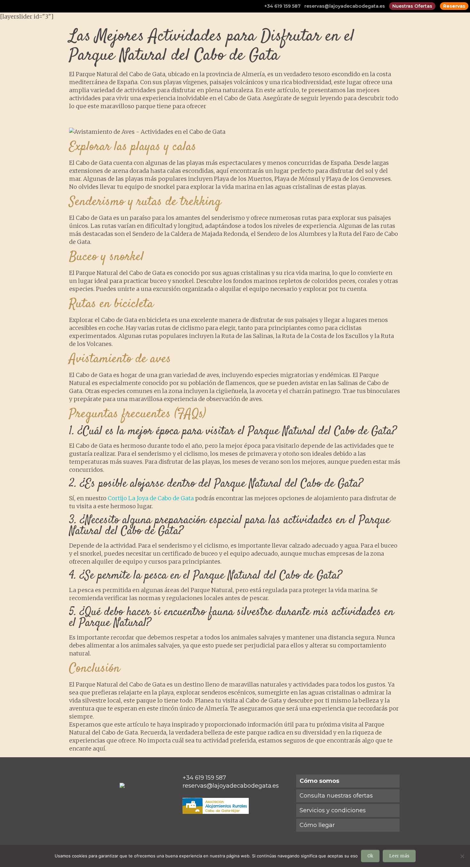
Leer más (399, 856)
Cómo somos (319, 780)
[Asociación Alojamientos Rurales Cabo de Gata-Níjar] (216, 811)
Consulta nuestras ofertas (336, 795)
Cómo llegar (317, 825)
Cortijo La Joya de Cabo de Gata (151, 498)
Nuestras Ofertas (412, 6)
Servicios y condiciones (333, 810)
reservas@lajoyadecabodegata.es (344, 6)
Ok (370, 856)
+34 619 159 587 (282, 6)
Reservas (454, 6)
